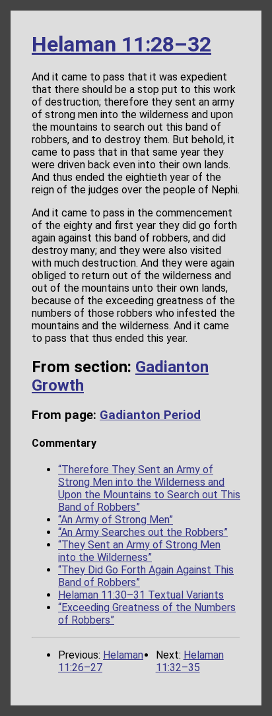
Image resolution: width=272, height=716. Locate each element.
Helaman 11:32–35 (190, 661)
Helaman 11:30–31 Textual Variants (141, 595)
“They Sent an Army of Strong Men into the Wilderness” (139, 551)
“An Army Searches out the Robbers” (143, 532)
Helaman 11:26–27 (100, 661)
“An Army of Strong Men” (115, 519)
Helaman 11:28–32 (121, 44)
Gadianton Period (150, 415)
